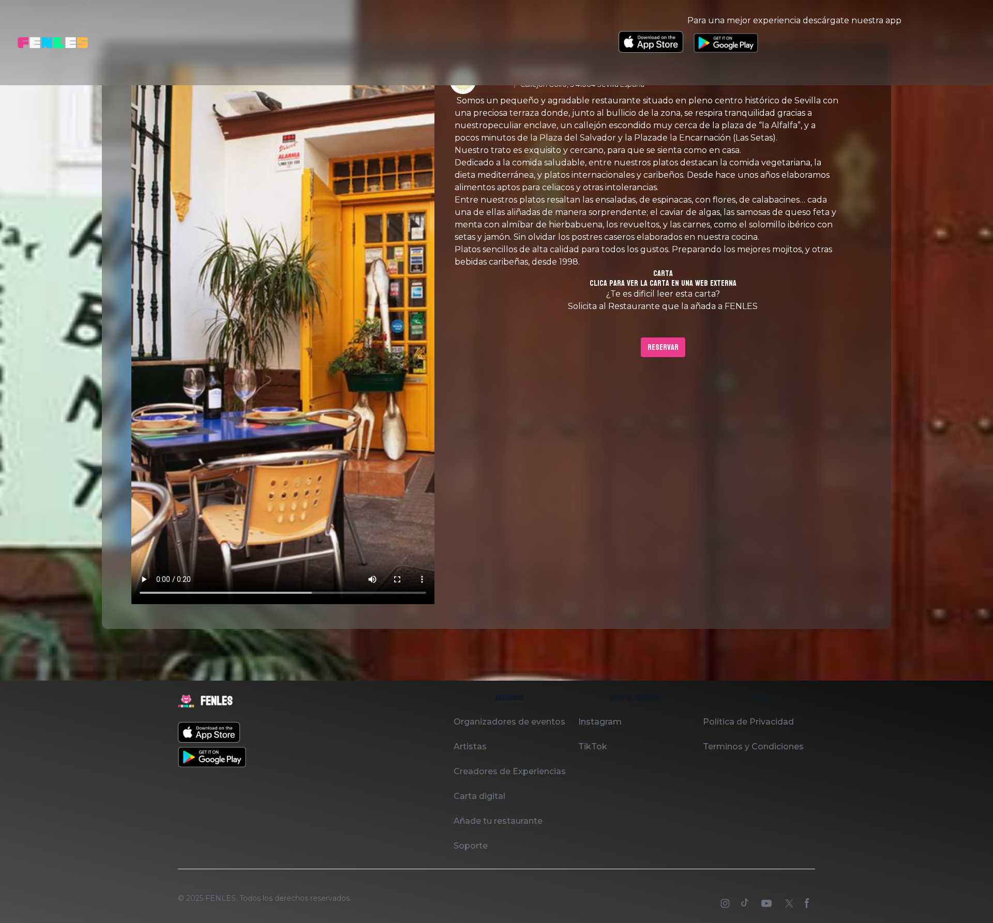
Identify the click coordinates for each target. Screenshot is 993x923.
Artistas (470, 746)
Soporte (471, 846)
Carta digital (479, 796)
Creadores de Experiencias (510, 771)
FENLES (220, 898)
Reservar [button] (663, 347)
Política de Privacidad (748, 722)
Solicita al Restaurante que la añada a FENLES (663, 306)
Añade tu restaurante (498, 821)
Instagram (600, 722)
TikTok (592, 746)
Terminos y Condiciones (753, 746)
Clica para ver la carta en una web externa (663, 282)
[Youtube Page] (767, 904)
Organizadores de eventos (509, 722)
